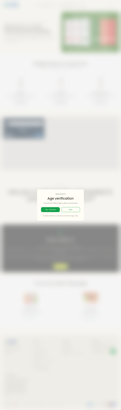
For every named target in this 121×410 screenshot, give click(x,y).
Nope (70, 209)
